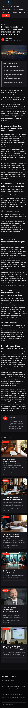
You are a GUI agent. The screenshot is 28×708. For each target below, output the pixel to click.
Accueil (4, 6)
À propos (22, 12)
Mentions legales (11, 688)
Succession (5, 12)
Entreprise (14, 12)
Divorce (15, 9)
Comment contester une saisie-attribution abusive (11, 535)
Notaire (18, 6)
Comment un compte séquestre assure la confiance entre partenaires (12, 461)
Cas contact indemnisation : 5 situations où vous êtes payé (12, 498)
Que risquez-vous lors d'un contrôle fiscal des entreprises (13, 572)
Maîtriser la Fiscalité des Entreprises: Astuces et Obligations (10, 609)
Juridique (5, 9)
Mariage (21, 9)
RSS (17, 688)
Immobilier (11, 6)
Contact (6, 15)
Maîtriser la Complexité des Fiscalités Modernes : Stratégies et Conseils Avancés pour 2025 (13, 648)
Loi (10, 9)
